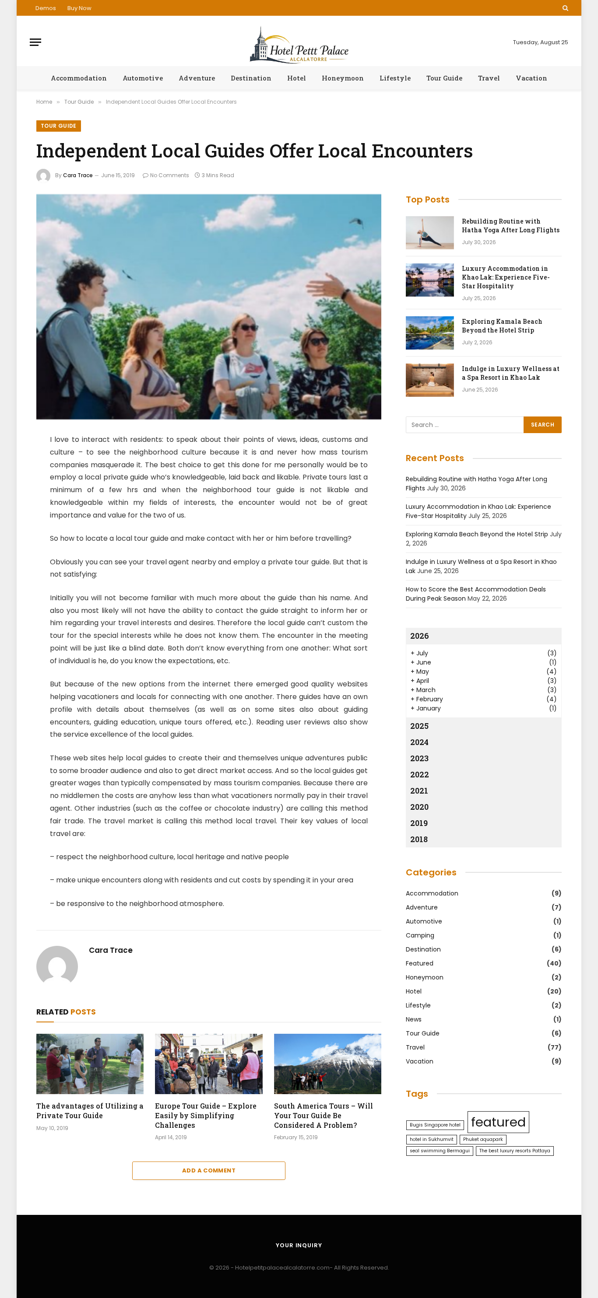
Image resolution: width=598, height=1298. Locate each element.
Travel (489, 77)
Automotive (143, 77)
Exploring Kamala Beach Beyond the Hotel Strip (502, 325)
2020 (419, 806)
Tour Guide (444, 77)
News (414, 1019)
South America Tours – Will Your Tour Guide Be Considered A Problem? (323, 1115)
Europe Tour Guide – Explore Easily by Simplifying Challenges (206, 1115)
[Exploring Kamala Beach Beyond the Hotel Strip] (430, 333)
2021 (419, 790)
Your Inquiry (299, 1245)
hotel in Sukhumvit (432, 1139)
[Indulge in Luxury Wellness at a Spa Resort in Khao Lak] (430, 380)
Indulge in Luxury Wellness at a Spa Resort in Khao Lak (510, 372)
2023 (419, 758)
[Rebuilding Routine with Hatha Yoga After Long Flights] (430, 232)
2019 (419, 823)
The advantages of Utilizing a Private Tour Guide (90, 1110)
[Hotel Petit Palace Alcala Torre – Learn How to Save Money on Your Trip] (299, 42)
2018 (419, 839)
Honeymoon (343, 77)
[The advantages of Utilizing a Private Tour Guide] (90, 1064)
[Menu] (35, 42)
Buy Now (79, 8)
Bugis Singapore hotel (435, 1125)
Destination (251, 77)
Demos (45, 8)
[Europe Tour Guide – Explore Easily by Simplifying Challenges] (208, 1064)
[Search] (564, 8)
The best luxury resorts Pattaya (514, 1151)
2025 (419, 726)
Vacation (531, 77)
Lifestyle (395, 77)
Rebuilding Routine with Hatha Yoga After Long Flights (510, 225)
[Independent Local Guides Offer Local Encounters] (208, 307)
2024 (419, 742)
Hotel (296, 77)
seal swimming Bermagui (440, 1151)
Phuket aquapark (483, 1139)
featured (498, 1122)
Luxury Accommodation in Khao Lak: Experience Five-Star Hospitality (506, 277)
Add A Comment (209, 1170)
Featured (419, 963)
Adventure (197, 77)
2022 (419, 774)
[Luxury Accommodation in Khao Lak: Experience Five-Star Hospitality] (430, 280)
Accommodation (79, 77)
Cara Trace (78, 175)
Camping (420, 935)
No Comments (169, 175)
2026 (419, 635)
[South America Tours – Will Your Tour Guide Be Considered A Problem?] (327, 1064)
